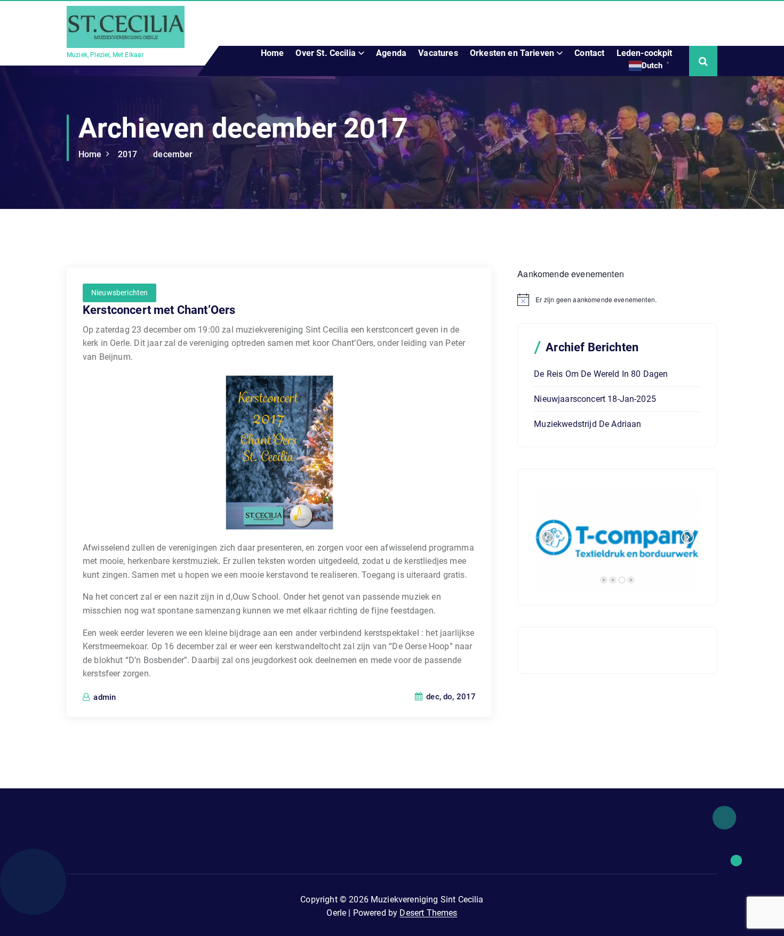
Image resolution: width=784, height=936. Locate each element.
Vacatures (438, 53)
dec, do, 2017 (450, 696)
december (173, 154)
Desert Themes (428, 913)
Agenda (391, 53)
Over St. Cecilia (325, 53)
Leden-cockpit (645, 53)
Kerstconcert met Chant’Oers (159, 310)
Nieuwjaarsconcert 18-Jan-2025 (595, 399)
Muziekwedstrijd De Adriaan (587, 424)
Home (272, 53)
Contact (589, 53)
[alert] (617, 299)
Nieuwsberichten (119, 292)
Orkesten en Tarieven (512, 53)
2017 (128, 154)
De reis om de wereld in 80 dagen (601, 374)
